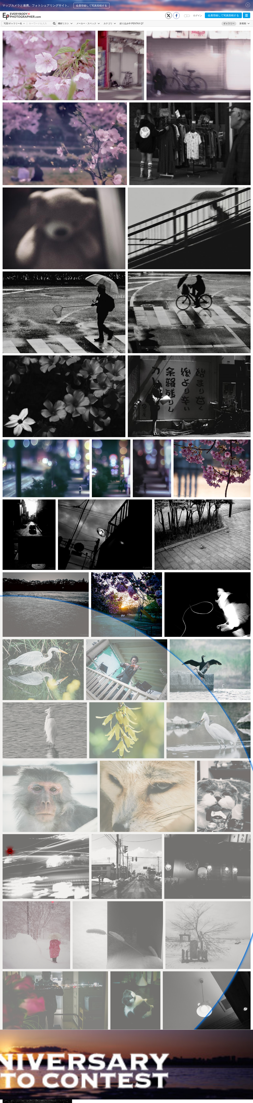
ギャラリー (228, 23)
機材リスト (64, 23)
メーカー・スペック (86, 23)
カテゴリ (108, 23)
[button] (246, 15)
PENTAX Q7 (137, 23)
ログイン (197, 15)
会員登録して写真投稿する (91, 5)
